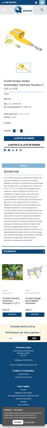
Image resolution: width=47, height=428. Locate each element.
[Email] (9, 150)
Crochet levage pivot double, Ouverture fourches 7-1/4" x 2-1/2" (34, 301)
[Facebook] (5, 150)
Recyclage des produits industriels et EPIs (23, 396)
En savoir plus (29, 422)
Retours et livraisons (23, 399)
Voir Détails (12, 314)
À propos (23, 402)
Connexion (19, 377)
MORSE (5, 291)
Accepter (18, 422)
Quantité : (8, 131)
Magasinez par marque (23, 393)
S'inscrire (28, 377)
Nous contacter (23, 405)
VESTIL (27, 291)
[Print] (13, 150)
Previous (40, 251)
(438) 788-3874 (10, 2)
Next (44, 251)
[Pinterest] (21, 150)
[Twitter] (17, 150)
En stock (7, 123)
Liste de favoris (23, 374)
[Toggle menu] (4, 10)
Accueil (23, 390)
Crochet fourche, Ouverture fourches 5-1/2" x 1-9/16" (11, 301)
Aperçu (23, 165)
